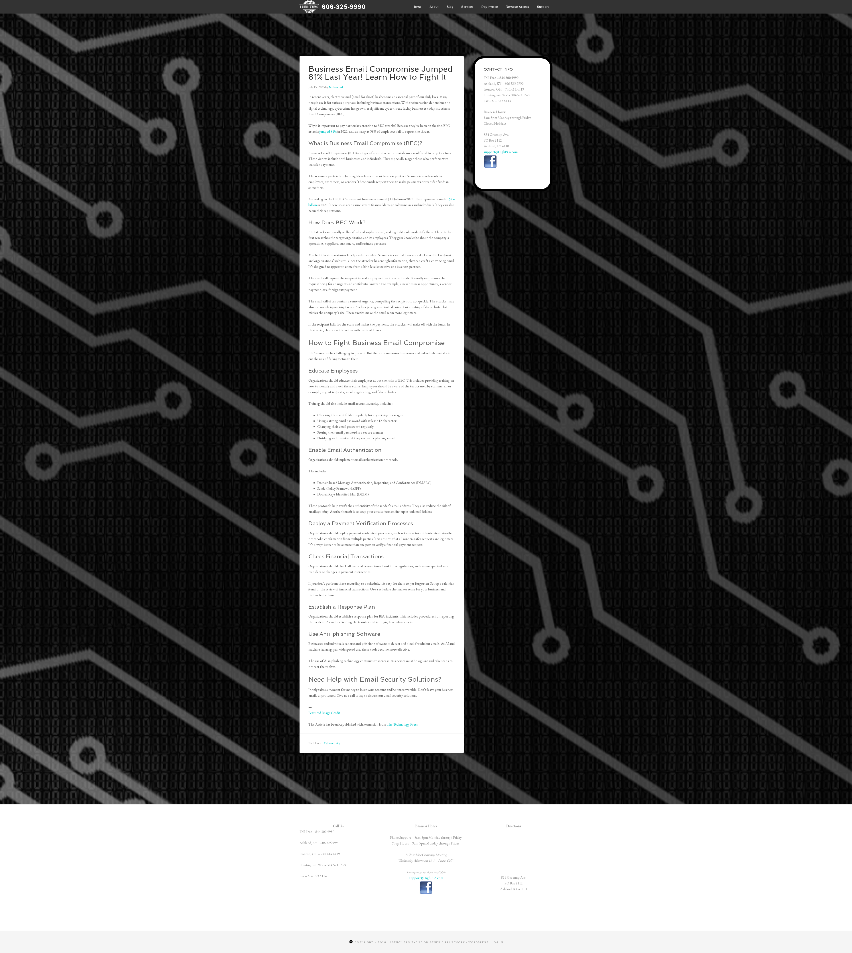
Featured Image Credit (324, 712)
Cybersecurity (332, 743)
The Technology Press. (402, 724)
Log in (497, 942)
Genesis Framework (447, 942)
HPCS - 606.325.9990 (333, 6)
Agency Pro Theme (406, 942)
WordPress (478, 942)
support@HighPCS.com (501, 152)
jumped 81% (328, 131)
